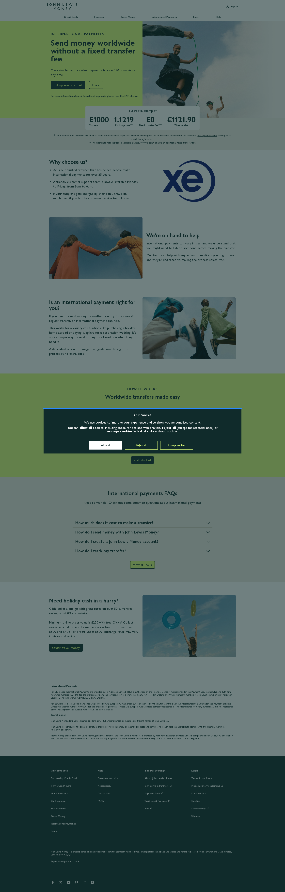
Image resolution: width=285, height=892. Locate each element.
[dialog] (142, 431)
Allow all (105, 445)
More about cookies (163, 431)
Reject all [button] (141, 445)
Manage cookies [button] (176, 445)
